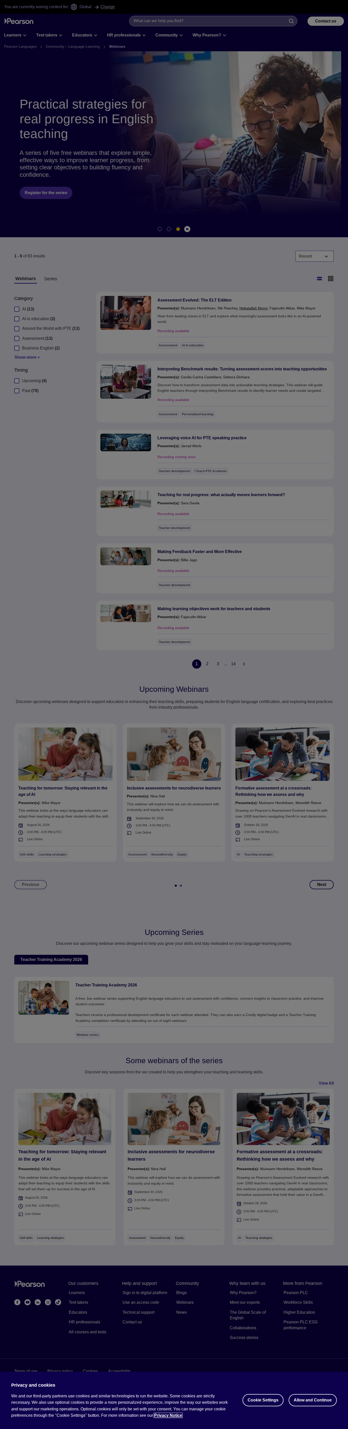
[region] (174, 1400)
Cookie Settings (263, 1400)
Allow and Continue (313, 1400)
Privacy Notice (168, 1415)
